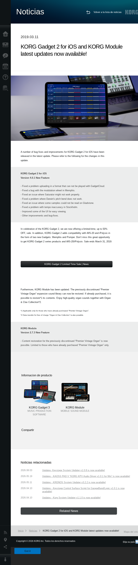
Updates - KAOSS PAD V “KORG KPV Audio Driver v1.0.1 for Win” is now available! (86, 476)
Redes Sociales (6, 547)
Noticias (6, 532)
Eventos (6, 66)
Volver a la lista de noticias (108, 12)
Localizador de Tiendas (6, 89)
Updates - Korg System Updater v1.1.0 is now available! (71, 497)
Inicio (6, 34)
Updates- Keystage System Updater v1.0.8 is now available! (73, 470)
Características (6, 55)
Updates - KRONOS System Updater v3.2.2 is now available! (74, 482)
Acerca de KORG (6, 559)
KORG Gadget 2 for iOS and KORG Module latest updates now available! (81, 530)
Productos (6, 45)
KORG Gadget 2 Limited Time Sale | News (66, 264)
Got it (27, 551)
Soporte (6, 77)
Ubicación (6, 539)
